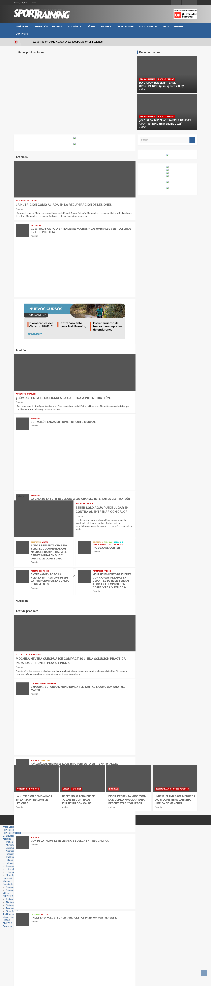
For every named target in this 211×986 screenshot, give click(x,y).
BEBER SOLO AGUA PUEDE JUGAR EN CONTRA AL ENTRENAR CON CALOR (78, 800)
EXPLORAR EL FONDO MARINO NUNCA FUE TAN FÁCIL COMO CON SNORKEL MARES (78, 688)
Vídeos (91, 26)
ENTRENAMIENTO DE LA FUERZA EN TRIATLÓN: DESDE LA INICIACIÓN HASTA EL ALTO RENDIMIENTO (50, 579)
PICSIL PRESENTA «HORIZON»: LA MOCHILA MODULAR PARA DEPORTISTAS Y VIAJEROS (127, 800)
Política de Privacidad (13, 830)
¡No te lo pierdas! (166, 79)
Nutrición (32, 201)
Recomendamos (147, 79)
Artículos (22, 26)
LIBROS (166, 26)
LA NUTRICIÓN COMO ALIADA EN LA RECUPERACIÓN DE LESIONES (64, 205)
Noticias (113, 789)
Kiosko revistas (148, 26)
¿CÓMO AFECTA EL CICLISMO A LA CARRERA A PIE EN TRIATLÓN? (64, 398)
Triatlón (31, 394)
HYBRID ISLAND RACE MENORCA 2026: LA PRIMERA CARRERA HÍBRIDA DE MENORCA (175, 800)
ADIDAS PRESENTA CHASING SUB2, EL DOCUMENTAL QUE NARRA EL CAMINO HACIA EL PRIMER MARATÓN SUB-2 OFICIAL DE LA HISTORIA (49, 552)
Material (57, 26)
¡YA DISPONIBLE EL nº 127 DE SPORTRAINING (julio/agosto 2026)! (161, 84)
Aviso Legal (8, 827)
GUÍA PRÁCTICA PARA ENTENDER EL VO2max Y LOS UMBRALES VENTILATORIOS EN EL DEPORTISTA (81, 230)
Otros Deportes (38, 684)
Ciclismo (108, 542)
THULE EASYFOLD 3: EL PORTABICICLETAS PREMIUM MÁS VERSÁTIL (74, 917)
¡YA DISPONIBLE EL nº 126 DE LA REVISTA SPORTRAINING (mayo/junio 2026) (165, 122)
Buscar (192, 140)
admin (143, 89)
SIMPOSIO (179, 26)
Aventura (45, 761)
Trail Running (126, 26)
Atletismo (36, 542)
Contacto (22, 34)
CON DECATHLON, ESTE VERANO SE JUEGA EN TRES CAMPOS (70, 840)
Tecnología (11, 866)
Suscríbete (74, 26)
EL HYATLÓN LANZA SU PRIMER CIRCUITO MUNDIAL (63, 422)
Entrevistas (11, 869)
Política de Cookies (12, 833)
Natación (118, 542)
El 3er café (11, 872)
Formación (41, 26)
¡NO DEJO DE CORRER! (107, 547)
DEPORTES (105, 26)
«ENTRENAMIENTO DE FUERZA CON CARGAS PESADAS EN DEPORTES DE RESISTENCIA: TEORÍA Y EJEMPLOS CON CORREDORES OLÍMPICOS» (112, 581)
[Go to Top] (204, 973)
